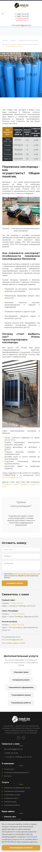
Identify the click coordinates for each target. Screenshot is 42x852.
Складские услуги (21, 680)
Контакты (8, 776)
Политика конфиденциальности (16, 772)
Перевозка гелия (10, 484)
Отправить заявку (14, 583)
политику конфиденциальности (26, 574)
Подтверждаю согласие (21, 848)
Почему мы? (9, 769)
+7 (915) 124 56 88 (21, 19)
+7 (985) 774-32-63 (17, 625)
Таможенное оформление (21, 687)
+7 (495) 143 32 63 (16, 603)
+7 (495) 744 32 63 (22, 14)
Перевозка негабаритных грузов (17, 788)
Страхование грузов (21, 695)
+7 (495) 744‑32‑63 (11, 753)
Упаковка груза (21, 672)
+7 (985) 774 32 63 (21, 16)
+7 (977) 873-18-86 (17, 614)
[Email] (18, 738)
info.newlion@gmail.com (21, 25)
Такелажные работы (21, 703)
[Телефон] (24, 738)
